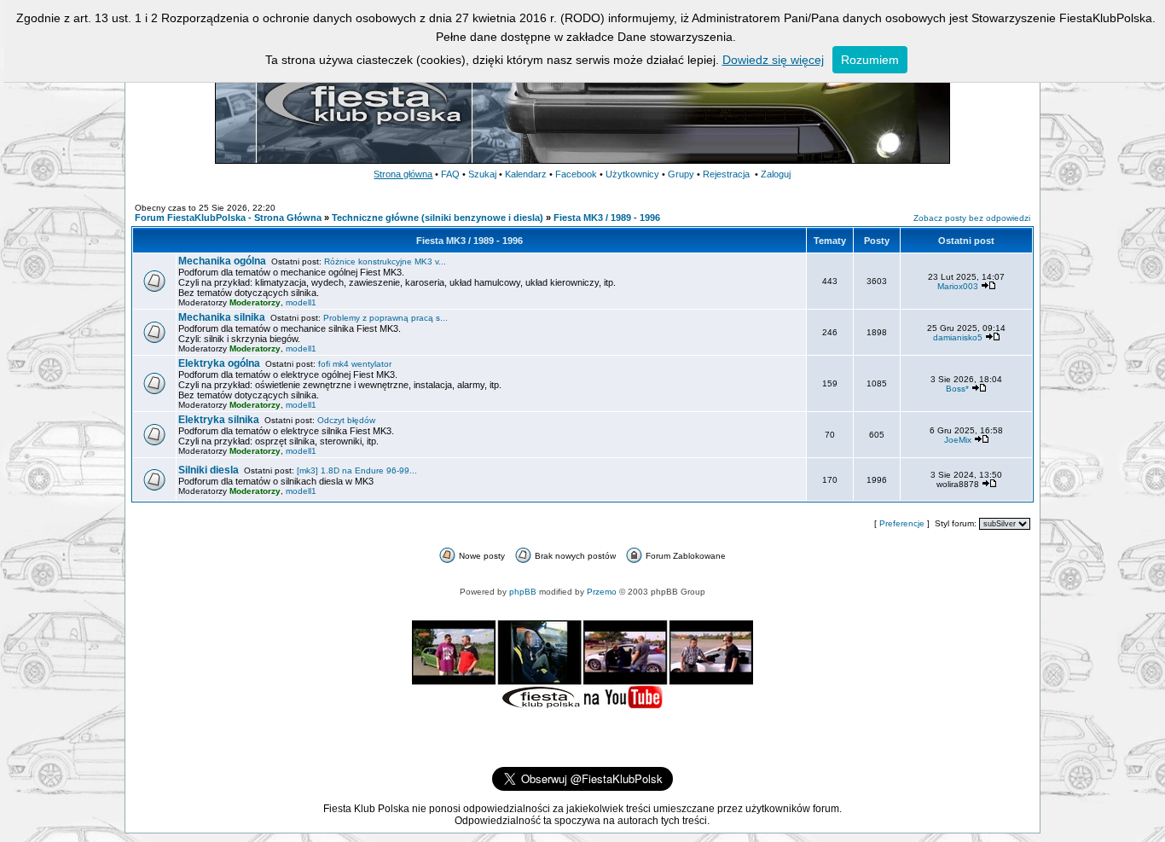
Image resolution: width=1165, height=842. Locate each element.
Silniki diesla (208, 470)
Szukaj (482, 174)
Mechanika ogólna (222, 261)
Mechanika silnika (221, 317)
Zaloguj (776, 174)
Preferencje (901, 523)
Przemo (602, 591)
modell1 (301, 302)
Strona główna (403, 174)
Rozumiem (870, 60)
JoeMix (957, 439)
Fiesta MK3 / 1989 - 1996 (607, 217)
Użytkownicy (632, 174)
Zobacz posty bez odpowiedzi (971, 218)
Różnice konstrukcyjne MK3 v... (385, 261)
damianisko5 (957, 337)
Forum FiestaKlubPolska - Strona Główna (228, 217)
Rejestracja (726, 174)
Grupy (681, 174)
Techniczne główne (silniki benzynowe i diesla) (437, 217)
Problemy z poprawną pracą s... (385, 317)
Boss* (957, 388)
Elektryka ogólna (219, 363)
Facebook (576, 174)
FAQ (450, 174)
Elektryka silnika (218, 420)
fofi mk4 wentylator (354, 364)
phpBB (522, 591)
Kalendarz (526, 174)
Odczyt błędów (346, 420)
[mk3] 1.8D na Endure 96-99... (357, 470)
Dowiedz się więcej (773, 60)
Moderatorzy (255, 302)
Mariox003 (957, 286)
